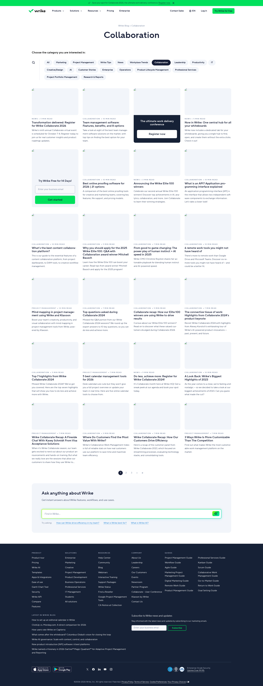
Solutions (74, 10)
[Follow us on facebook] (93, 669)
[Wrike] (36, 11)
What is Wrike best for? (115, 523)
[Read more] (55, 115)
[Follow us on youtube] (105, 669)
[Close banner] (173, 3)
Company (137, 553)
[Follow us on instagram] (111, 669)
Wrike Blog (123, 25)
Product (37, 553)
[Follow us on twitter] (87, 669)
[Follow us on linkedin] (99, 669)
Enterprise (124, 10)
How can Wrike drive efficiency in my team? (77, 523)
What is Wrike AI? (139, 523)
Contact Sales (177, 10)
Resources (93, 10)
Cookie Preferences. (158, 682)
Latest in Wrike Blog (43, 615)
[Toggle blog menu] (33, 62)
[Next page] (137, 473)
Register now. (164, 3)
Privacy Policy (127, 682)
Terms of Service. (141, 682)
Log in (204, 10)
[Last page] (142, 473)
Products (56, 10)
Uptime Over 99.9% (195, 670)
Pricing (110, 10)
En (193, 10)
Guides (168, 553)
